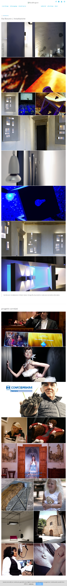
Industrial (43, 6)
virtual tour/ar (22, 6)
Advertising (50, 6)
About (56, 6)
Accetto (39, 584)
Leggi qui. (31, 584)
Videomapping (13, 6)
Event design (5, 6)
